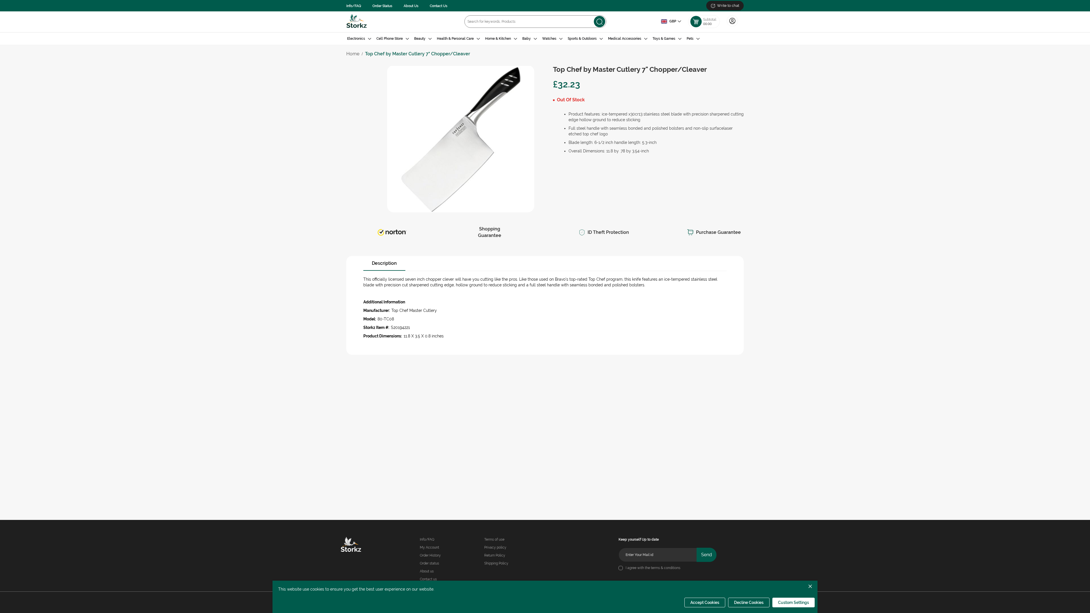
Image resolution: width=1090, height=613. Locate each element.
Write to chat (728, 5)
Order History (430, 555)
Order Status (382, 6)
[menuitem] (359, 38)
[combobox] (535, 21)
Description (384, 263)
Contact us (428, 579)
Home (352, 53)
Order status (429, 563)
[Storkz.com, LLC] (359, 545)
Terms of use (494, 539)
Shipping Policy (496, 563)
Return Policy (494, 555)
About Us (411, 6)
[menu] (545, 39)
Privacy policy (495, 547)
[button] (671, 21)
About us (427, 571)
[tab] (545, 39)
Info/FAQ (353, 6)
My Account (429, 547)
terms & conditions (665, 568)
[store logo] (356, 21)
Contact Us (438, 6)
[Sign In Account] (732, 26)
